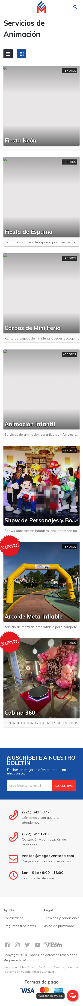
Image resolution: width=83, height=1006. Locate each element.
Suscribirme (64, 785)
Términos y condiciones (62, 918)
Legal (48, 910)
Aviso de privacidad (59, 926)
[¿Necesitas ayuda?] (72, 995)
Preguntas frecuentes (19, 926)
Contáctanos (13, 918)
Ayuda (8, 910)
